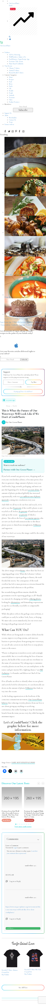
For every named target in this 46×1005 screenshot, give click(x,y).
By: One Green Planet (12, 422)
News (10, 84)
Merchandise (13, 118)
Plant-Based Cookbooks (16, 64)
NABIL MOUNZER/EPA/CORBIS (23, 762)
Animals (11, 95)
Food (10, 82)
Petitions (12, 97)
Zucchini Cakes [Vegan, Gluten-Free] (15, 214)
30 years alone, (33, 490)
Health (11, 91)
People (11, 93)
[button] (38, 783)
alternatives (15, 602)
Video (10, 100)
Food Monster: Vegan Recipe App (19, 59)
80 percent (23, 511)
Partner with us (5, 325)
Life (10, 88)
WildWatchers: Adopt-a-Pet (17, 57)
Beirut (22, 570)
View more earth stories (23, 826)
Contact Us (12, 120)
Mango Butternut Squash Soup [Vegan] (16, 297)
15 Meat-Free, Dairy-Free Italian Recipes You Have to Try (22, 275)
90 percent (23, 515)
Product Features (14, 102)
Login (15, 848)
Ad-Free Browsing (14, 55)
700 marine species (32, 518)
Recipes (11, 79)
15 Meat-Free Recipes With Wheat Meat (16, 235)
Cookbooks (14, 325)
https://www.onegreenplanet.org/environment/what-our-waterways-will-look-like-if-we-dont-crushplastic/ (23, 909)
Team (11, 122)
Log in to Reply (15, 881)
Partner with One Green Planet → (19, 469)
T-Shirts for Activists (19, 322)
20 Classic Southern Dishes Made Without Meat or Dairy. (22, 156)
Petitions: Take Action (16, 61)
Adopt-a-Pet (41, 325)
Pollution (37, 525)
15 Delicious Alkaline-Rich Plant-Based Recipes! (19, 195)
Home (11, 77)
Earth (10, 86)
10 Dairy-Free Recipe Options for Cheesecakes (18, 255)
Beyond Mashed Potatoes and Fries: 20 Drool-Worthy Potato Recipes (25, 176)
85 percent (17, 508)
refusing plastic (35, 599)
